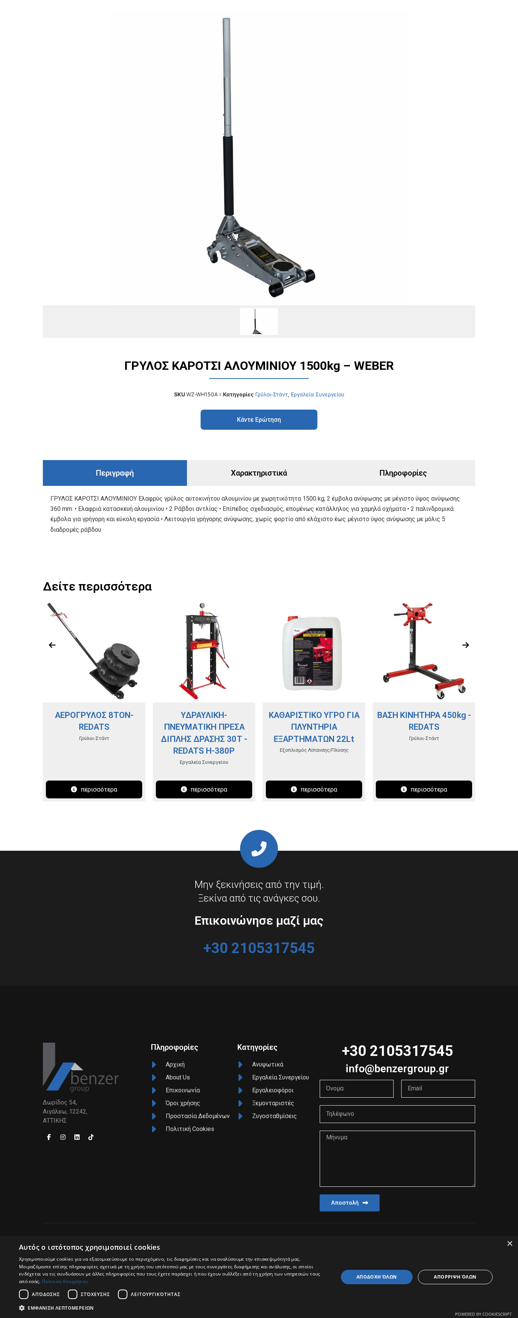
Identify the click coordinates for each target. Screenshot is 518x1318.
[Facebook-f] (49, 1137)
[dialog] (259, 1277)
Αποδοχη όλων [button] (376, 1277)
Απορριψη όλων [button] (455, 1277)
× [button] (509, 1244)
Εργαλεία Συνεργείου (317, 394)
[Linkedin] (77, 1137)
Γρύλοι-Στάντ (271, 394)
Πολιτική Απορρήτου (65, 1281)
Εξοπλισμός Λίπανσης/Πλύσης (314, 750)
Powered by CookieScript (483, 1314)
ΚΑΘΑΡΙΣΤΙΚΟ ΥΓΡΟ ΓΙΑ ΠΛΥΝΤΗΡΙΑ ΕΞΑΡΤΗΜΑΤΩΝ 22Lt (314, 727)
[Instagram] (63, 1137)
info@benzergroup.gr (397, 1068)
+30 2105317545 (259, 948)
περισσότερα (99, 789)
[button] (173, 1307)
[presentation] (52, 645)
